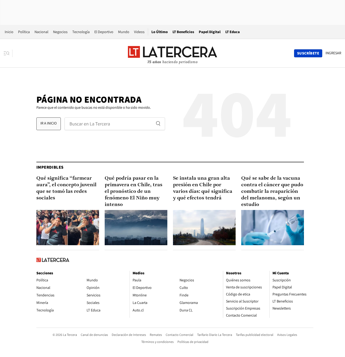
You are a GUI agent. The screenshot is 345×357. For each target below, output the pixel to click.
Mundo (123, 31)
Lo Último (159, 31)
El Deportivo (103, 31)
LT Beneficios (183, 31)
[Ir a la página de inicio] (172, 53)
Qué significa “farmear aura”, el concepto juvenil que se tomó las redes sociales (66, 188)
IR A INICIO (48, 123)
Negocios (60, 31)
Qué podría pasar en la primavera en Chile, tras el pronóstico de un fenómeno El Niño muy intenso (133, 191)
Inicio (9, 31)
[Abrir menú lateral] (8, 53)
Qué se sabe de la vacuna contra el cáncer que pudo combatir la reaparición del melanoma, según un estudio (272, 191)
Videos (139, 31)
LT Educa (232, 31)
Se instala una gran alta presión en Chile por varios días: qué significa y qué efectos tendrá (202, 188)
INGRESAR (333, 53)
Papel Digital (210, 31)
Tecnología (81, 31)
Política (24, 31)
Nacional (41, 31)
